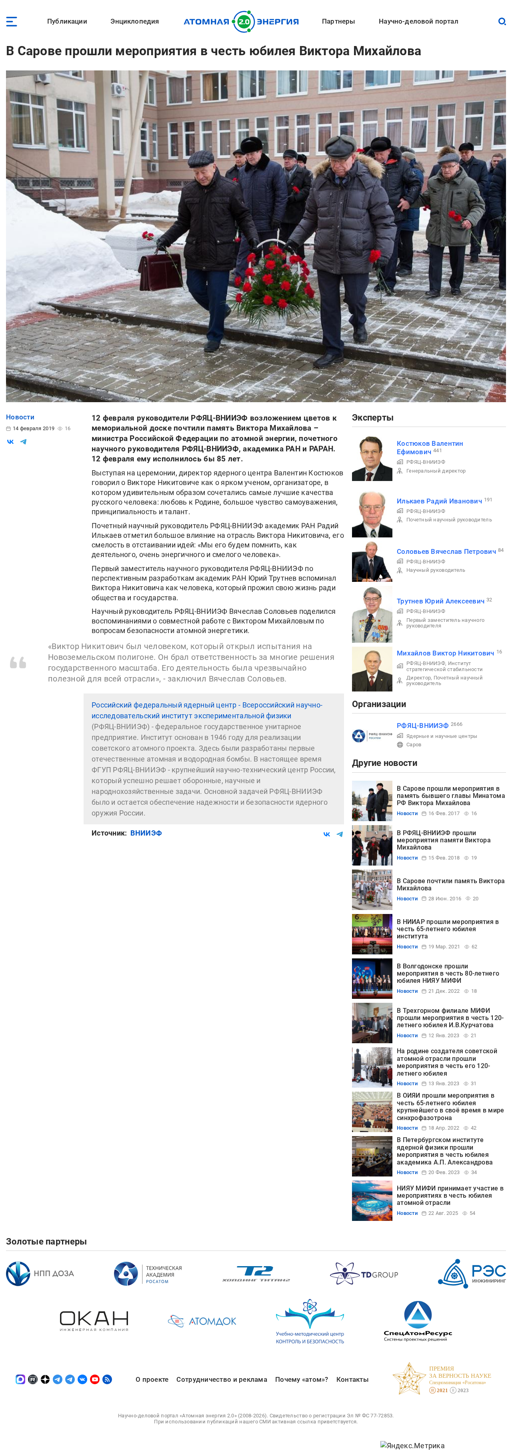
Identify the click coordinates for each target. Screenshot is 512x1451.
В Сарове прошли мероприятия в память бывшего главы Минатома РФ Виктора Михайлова (451, 796)
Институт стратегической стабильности (444, 666)
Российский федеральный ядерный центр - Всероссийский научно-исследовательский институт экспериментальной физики (207, 710)
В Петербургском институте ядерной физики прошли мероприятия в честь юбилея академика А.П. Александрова (445, 1151)
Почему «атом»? (301, 1379)
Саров (413, 745)
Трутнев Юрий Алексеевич (440, 601)
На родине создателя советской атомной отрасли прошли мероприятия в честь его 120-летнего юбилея (447, 1062)
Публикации (67, 21)
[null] (10, 441)
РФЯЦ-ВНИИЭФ (425, 462)
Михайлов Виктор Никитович (445, 653)
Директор (418, 678)
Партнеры (338, 21)
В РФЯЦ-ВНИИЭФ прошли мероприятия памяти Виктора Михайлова (444, 840)
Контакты (352, 1379)
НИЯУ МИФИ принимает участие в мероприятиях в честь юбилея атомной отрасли (450, 1195)
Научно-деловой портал (418, 21)
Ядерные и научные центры (441, 736)
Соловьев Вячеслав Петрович (446, 551)
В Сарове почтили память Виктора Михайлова (451, 884)
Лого (243, 21)
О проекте (152, 1379)
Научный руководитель (435, 570)
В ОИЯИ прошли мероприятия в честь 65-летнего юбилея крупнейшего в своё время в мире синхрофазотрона (450, 1106)
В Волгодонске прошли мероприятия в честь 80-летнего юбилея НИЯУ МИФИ (448, 973)
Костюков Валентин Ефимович (430, 447)
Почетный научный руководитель (449, 520)
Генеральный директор (436, 471)
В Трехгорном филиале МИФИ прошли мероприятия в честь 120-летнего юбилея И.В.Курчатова (450, 1018)
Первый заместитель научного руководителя (445, 623)
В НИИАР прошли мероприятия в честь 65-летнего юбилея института (448, 929)
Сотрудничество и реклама (221, 1379)
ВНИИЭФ (146, 833)
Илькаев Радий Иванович (439, 501)
